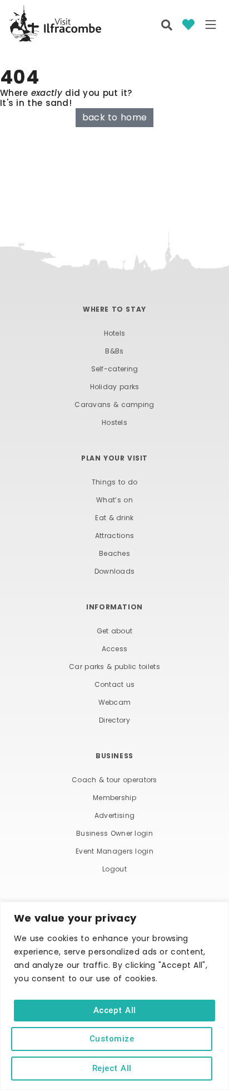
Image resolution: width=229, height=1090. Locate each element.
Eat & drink (114, 517)
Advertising (114, 815)
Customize (112, 1039)
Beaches (114, 553)
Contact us (114, 684)
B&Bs (114, 351)
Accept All (114, 1010)
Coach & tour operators (114, 779)
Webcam (114, 702)
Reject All (112, 1068)
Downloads (114, 571)
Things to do (115, 482)
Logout (114, 869)
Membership (114, 797)
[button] (211, 25)
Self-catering (114, 369)
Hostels (114, 422)
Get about (115, 631)
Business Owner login (114, 833)
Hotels (115, 333)
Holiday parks (115, 386)
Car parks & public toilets (114, 666)
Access (115, 648)
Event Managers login (114, 851)
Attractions (114, 535)
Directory (114, 720)
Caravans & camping (114, 404)
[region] (114, 996)
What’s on (114, 500)
